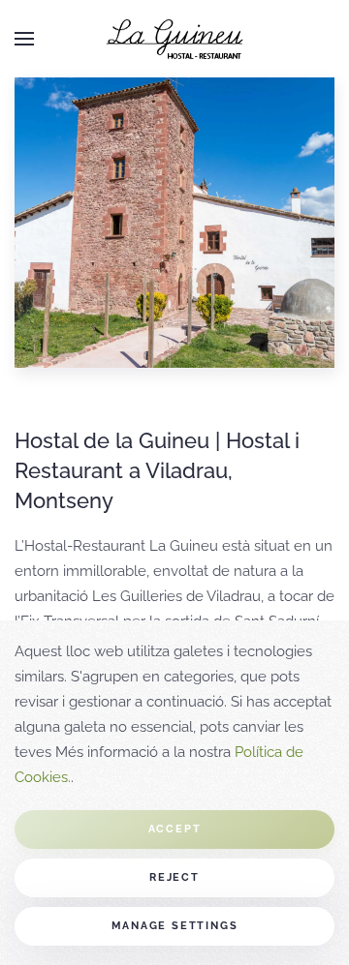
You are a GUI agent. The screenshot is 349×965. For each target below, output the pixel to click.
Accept (175, 829)
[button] (24, 38)
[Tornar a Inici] (174, 38)
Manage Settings (174, 926)
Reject (174, 877)
